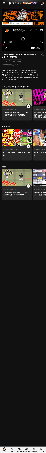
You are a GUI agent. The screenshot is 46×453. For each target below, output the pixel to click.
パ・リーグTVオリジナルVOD (12, 61)
